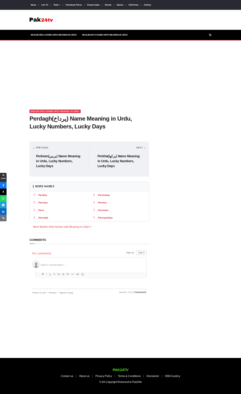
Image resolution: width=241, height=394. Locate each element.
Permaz (43, 202)
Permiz (102, 202)
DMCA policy (172, 376)
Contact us (67, 376)
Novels (108, 5)
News (33, 5)
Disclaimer (153, 376)
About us (84, 376)
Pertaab (43, 217)
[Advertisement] (120, 71)
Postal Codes (93, 5)
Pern (41, 210)
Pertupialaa (105, 217)
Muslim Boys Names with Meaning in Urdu (105, 35)
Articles (147, 5)
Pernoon (103, 210)
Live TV (44, 5)
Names (120, 5)
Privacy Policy (103, 376)
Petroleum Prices (74, 5)
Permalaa (104, 195)
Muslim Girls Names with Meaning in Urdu (54, 35)
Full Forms (134, 5)
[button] (3, 185)
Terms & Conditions (129, 376)
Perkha (42, 195)
